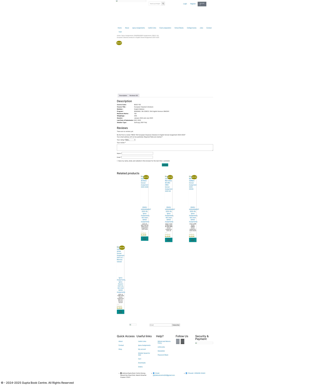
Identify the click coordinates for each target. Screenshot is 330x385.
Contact (209, 28)
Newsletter (161, 351)
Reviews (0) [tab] (134, 95)
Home (120, 28)
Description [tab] (123, 95)
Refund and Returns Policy (164, 342)
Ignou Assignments (138, 28)
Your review (121, 142)
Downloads (141, 363)
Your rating (121, 140)
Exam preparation (165, 28)
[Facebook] (178, 341)
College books (191, 28)
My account (142, 349)
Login (185, 4)
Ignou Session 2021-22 (120, 284)
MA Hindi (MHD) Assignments (145, 220)
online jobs (161, 347)
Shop (120, 349)
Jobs (201, 28)
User (120, 32)
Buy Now (144, 238)
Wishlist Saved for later (144, 354)
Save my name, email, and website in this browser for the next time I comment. (144, 161)
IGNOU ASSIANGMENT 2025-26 (146, 209)
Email (119, 157)
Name (119, 153)
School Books (179, 28)
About (127, 28)
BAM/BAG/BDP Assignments (142, 35)
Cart (139, 359)
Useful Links (152, 28)
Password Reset (163, 355)
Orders (140, 367)
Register (193, 4)
